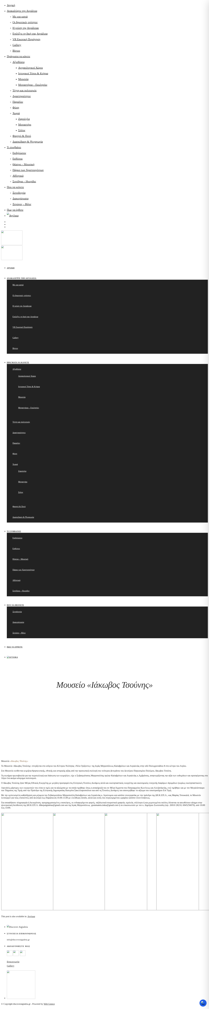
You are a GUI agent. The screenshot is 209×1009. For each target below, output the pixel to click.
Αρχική (11, 5)
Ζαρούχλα (24, 118)
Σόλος (21, 130)
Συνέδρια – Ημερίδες (24, 181)
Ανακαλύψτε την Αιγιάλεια (22, 10)
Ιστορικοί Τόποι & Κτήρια (33, 73)
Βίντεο (16, 50)
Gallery (17, 44)
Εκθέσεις (18, 158)
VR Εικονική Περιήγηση (26, 39)
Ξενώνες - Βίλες (19, 633)
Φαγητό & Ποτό (22, 135)
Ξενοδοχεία (19, 192)
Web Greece (49, 1004)
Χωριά (16, 113)
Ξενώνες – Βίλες (22, 204)
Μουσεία (23, 79)
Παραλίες (18, 101)
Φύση (16, 107)
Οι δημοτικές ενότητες (25, 22)
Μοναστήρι (24, 124)
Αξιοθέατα (18, 62)
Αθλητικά (18, 175)
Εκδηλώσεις (19, 152)
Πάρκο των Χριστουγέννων (28, 170)
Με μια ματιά (20, 16)
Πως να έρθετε (15, 209)
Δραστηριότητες (22, 96)
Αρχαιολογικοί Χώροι (30, 67)
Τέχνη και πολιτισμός (25, 90)
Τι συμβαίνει (14, 147)
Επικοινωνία (13, 961)
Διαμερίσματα (20, 198)
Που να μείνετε (15, 187)
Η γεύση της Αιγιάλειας (26, 27)
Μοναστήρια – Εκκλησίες (32, 84)
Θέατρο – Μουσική (23, 164)
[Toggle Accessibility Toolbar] (203, 1003)
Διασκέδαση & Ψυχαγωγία (28, 141)
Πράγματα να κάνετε (18, 56)
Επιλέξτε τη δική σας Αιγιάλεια (30, 33)
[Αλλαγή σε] (12, 215)
